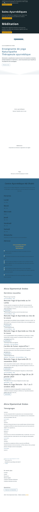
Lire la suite (7, 310)
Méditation (6, 357)
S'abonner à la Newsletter (10, 490)
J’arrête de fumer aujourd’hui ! (16, 346)
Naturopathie (6, 344)
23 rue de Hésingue (19, 246)
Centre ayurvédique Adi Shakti (19, 244)
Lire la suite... (6, 419)
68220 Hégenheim (19, 248)
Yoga (14, 298)
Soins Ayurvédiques (8, 298)
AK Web (27, 494)
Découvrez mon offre (6, 18)
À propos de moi (6, 64)
